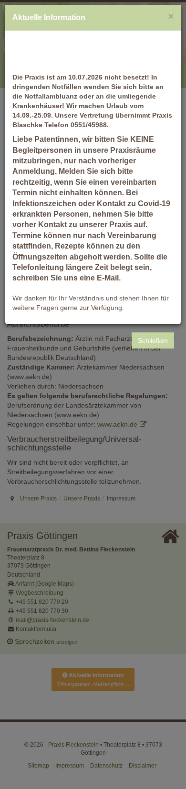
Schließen (153, 340)
